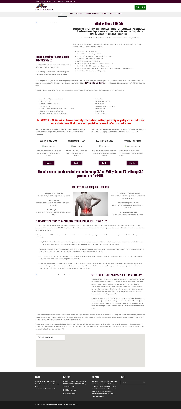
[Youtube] (145, 1)
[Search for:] (133, 382)
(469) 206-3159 (40, 1)
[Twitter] (130, 1)
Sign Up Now (140, 7)
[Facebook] (133, 1)
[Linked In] (139, 1)
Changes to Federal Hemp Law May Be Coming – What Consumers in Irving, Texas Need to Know (74, 383)
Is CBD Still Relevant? (69, 394)
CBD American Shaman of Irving (94, 83)
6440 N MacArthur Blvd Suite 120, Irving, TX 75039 (61, 1)
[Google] (136, 1)
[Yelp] (142, 1)
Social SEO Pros (73, 404)
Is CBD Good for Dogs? (69, 390)
